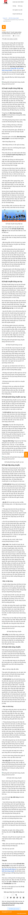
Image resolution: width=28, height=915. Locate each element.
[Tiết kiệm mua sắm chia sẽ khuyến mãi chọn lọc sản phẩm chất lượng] (6, 2)
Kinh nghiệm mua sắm (17, 9)
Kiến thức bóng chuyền (14, 18)
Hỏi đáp (14, 6)
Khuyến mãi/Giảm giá (17, 13)
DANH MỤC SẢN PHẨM (18, 2)
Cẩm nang (20, 6)
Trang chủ (5, 18)
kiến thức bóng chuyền (8, 871)
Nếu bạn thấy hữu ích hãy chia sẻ (14, 892)
